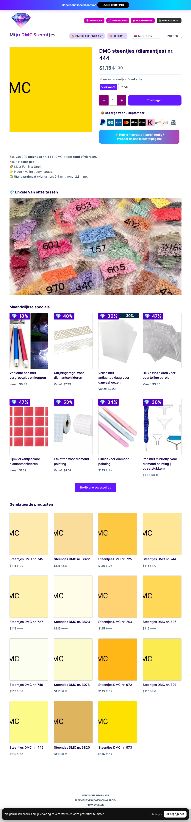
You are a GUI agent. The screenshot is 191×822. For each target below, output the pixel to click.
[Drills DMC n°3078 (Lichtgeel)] (73, 659)
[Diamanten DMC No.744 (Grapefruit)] (162, 534)
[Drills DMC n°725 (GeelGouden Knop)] (117, 534)
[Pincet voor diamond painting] (117, 427)
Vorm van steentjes (113, 79)
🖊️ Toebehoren (117, 20)
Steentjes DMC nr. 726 (159, 622)
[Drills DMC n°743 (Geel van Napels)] (117, 597)
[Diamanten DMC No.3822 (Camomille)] (73, 534)
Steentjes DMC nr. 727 (26, 622)
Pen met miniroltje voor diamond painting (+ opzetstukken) (160, 463)
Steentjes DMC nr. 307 (159, 685)
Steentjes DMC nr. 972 (115, 685)
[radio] (108, 87)
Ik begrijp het (175, 814)
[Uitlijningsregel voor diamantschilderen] (73, 341)
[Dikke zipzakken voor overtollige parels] (162, 341)
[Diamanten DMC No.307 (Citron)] (162, 659)
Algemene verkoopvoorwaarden (95, 800)
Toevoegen (154, 100)
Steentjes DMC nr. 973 (115, 747)
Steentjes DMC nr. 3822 (72, 559)
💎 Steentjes (94, 20)
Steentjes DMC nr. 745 (26, 559)
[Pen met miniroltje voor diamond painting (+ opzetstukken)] (162, 427)
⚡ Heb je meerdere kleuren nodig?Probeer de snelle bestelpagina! (139, 137)
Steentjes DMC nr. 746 (26, 685)
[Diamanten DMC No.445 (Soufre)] (29, 722)
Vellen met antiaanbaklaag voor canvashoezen (113, 377)
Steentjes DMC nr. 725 (115, 559)
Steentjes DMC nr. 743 (115, 622)
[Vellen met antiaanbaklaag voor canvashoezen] (117, 341)
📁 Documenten (142, 20)
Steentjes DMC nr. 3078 (72, 685)
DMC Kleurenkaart (87, 36)
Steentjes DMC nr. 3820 (72, 747)
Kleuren (117, 36)
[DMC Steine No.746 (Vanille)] (29, 659)
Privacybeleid (95, 805)
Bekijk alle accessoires (95, 487)
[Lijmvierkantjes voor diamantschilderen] (29, 427)
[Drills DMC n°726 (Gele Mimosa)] (162, 597)
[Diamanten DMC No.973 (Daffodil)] (117, 722)
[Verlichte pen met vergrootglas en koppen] (29, 341)
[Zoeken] (174, 36)
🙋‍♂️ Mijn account (169, 20)
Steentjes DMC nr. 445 (26, 747)
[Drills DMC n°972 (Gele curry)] (117, 659)
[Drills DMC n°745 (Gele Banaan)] (29, 534)
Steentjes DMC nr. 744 (159, 559)
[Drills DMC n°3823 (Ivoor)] (73, 597)
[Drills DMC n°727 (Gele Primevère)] (29, 597)
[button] (146, 36)
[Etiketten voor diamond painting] (73, 427)
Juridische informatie (95, 795)
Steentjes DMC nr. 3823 (72, 622)
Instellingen (155, 814)
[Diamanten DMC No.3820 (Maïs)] (73, 722)
